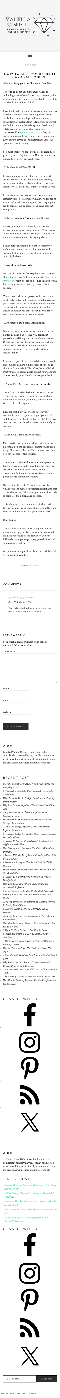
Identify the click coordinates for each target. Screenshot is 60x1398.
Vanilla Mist (30, 24)
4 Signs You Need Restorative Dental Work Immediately (29, 891)
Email (6, 700)
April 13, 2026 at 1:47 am (20, 602)
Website (7, 712)
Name (6, 688)
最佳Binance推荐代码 (18, 597)
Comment (9, 651)
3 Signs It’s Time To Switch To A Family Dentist (25, 930)
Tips (37, 565)
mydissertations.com (29, 132)
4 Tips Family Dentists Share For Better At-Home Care (29, 976)
